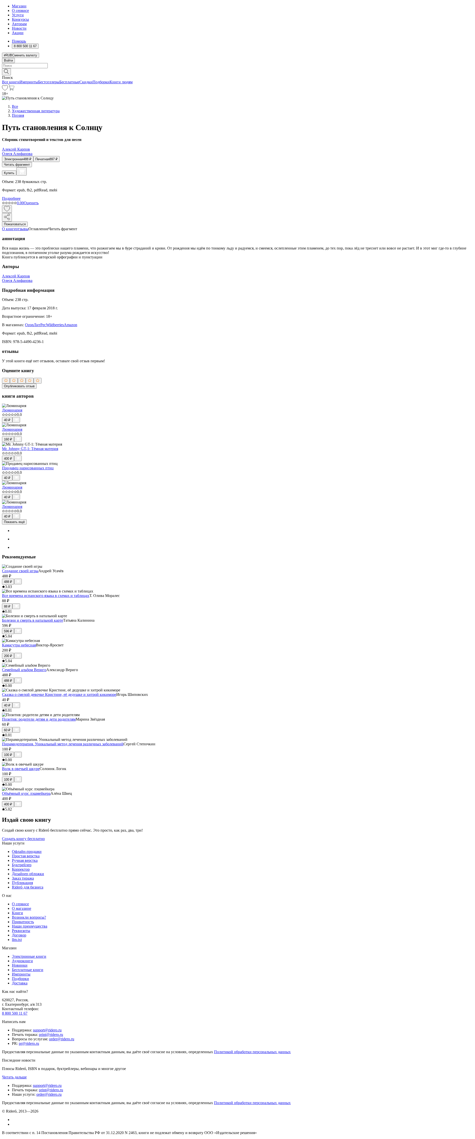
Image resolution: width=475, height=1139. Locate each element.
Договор (19, 935)
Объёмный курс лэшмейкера (26, 793)
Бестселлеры (48, 82)
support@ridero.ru (47, 1030)
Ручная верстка (25, 860)
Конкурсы (20, 19)
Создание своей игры (20, 571)
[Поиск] (6, 71)
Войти (8, 60)
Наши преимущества (29, 926)
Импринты (29, 82)
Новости (19, 28)
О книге (9, 229)
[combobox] (237, 65)
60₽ (7, 730)
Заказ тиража (23, 878)
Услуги (18, 15)
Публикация (22, 883)
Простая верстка (26, 856)
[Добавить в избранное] (7, 209)
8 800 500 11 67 (14, 1013)
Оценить (31, 203)
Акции (18, 33)
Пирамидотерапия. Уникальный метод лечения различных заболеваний (62, 744)
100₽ (8, 755)
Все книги (11, 82)
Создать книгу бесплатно (23, 839)
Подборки (101, 82)
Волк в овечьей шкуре (21, 769)
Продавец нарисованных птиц (28, 468)
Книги (17, 913)
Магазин (19, 6)
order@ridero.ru (61, 1039)
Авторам (19, 24)
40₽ (7, 420)
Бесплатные (69, 82)
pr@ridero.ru (29, 1043)
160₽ (8, 439)
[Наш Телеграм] (14, 1124)
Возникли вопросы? (29, 917)
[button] (237, 71)
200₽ (8, 656)
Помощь (19, 41)
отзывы (22, 229)
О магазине (21, 908)
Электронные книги (29, 956)
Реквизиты (21, 931)
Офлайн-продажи (27, 851)
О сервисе (20, 10)
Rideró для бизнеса (27, 887)
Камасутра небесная (19, 645)
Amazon (70, 325)
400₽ (8, 458)
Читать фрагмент (17, 164)
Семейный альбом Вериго (24, 670)
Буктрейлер (21, 865)
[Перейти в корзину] (11, 89)
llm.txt (17, 939)
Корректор (21, 869)
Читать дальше (14, 1077)
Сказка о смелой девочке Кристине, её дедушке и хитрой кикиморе (59, 694)
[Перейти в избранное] (5, 89)
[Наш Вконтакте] (14, 1119)
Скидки (86, 82)
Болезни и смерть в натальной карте (32, 620)
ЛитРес (40, 325)
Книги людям (121, 82)
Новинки (19, 965)
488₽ (8, 582)
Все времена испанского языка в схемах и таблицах (45, 595)
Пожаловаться (15, 224)
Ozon (29, 325)
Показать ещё (14, 522)
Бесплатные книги (27, 970)
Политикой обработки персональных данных (252, 1052)
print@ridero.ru (51, 1034)
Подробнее (11, 198)
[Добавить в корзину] (21, 171)
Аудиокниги (22, 961)
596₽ (8, 631)
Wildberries (55, 325)
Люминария (12, 410)
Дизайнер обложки (28, 874)
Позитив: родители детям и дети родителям (39, 719)
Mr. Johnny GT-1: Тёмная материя (30, 449)
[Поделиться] (7, 217)
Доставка (19, 983)
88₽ (7, 606)
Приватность (23, 922)
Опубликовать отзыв (19, 386)
